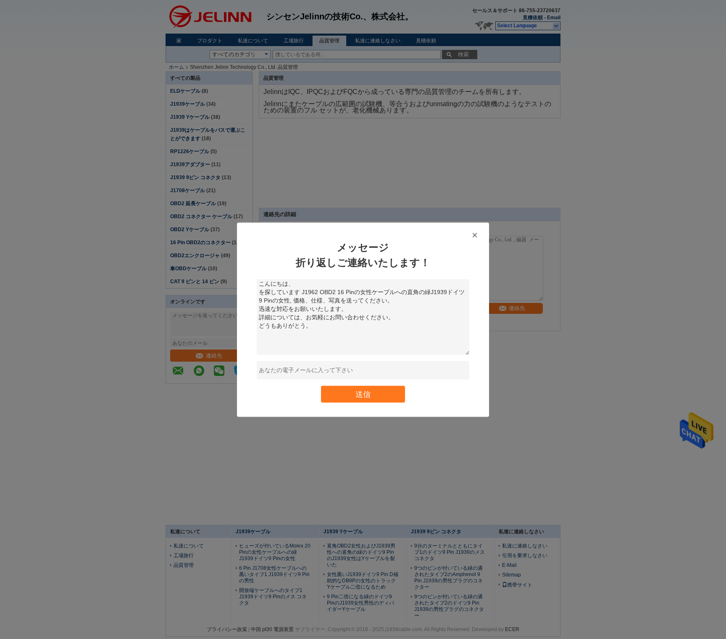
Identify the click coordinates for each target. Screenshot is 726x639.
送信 (363, 393)
